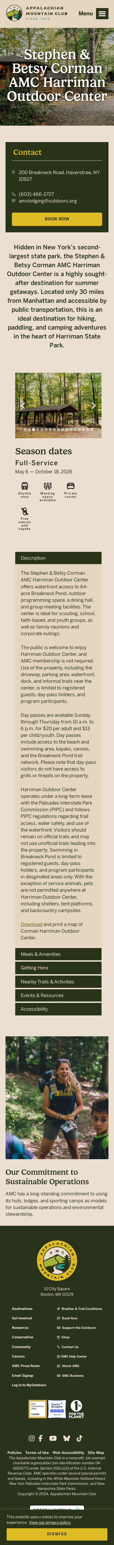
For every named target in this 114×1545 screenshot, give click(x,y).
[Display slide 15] (83, 429)
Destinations (22, 1308)
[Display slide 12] (70, 429)
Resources (20, 1327)
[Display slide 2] (29, 429)
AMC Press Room (26, 1366)
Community (21, 1347)
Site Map (96, 1453)
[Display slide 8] (54, 429)
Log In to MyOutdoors (29, 1385)
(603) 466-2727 (36, 194)
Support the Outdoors (78, 1328)
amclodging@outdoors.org (48, 201)
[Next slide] (93, 405)
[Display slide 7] (50, 429)
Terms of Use (37, 1453)
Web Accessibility (68, 1453)
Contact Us (70, 1347)
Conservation (22, 1337)
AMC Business (72, 1376)
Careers (18, 1356)
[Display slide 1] (25, 429)
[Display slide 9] (58, 429)
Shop (65, 1337)
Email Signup (22, 1375)
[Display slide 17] (91, 429)
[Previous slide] (23, 405)
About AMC (70, 1366)
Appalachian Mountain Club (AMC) (37, 14)
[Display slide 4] (37, 429)
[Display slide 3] (33, 429)
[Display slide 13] (75, 429)
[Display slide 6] (46, 429)
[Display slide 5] (41, 429)
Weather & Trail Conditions (81, 1309)
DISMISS (57, 1534)
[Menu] (102, 13)
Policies (14, 1453)
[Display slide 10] (62, 429)
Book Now (57, 219)
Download (31, 924)
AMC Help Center (74, 1356)
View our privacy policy (50, 1522)
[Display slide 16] (87, 429)
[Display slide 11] (66, 429)
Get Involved (22, 1318)
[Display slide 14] (79, 429)
